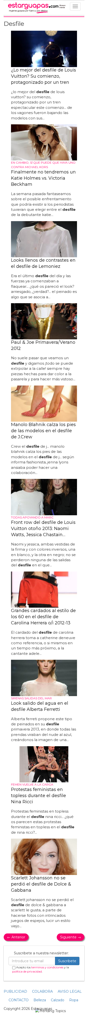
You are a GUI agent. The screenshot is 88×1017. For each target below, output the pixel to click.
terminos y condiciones (47, 967)
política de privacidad (27, 971)
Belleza (39, 1000)
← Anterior (16, 937)
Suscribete (67, 961)
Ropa (73, 1000)
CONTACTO (19, 1000)
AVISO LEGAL (70, 991)
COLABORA (42, 991)
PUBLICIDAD (15, 991)
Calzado (57, 1000)
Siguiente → (70, 937)
